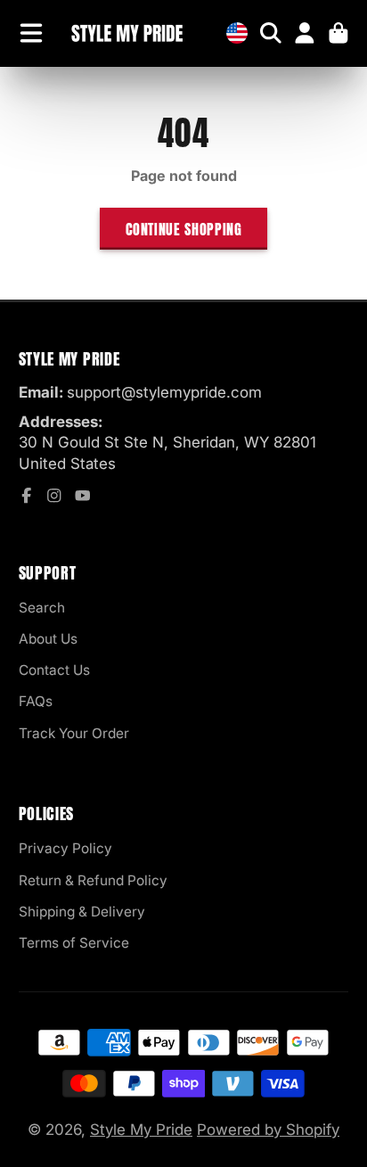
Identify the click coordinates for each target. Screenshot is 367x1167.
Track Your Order (74, 733)
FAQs (36, 701)
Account (304, 33)
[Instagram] (54, 496)
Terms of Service (74, 942)
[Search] (270, 33)
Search (42, 607)
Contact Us (54, 670)
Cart (338, 33)
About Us (48, 638)
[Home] (126, 33)
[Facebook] (27, 496)
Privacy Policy (65, 848)
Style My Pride (141, 1129)
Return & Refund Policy (93, 880)
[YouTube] (83, 496)
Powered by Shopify (268, 1129)
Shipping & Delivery (82, 911)
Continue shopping (184, 229)
